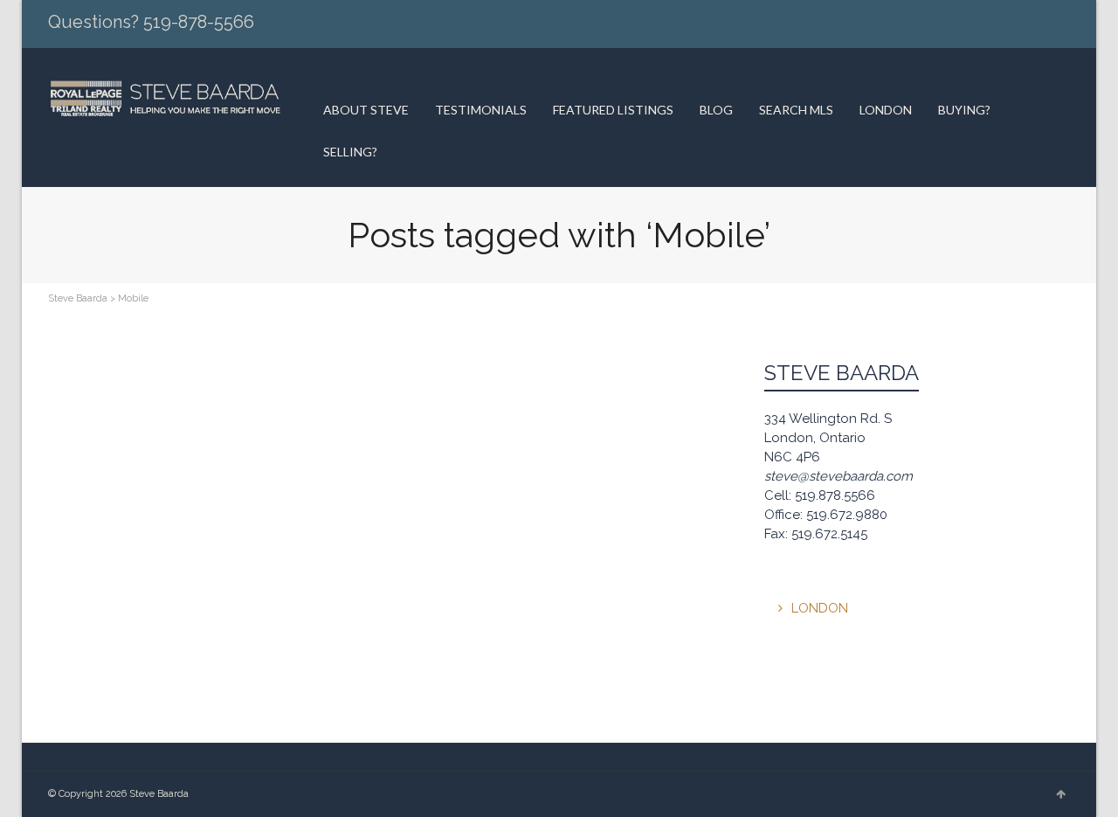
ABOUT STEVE (366, 109)
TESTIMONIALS (481, 109)
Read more (95, 495)
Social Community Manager (194, 385)
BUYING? (964, 109)
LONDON (885, 109)
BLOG (716, 109)
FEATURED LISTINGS (613, 109)
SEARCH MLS (796, 109)
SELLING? (350, 151)
